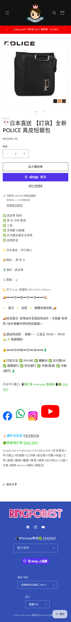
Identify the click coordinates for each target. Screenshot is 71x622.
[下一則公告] (64, 30)
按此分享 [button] (11, 484)
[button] (7, 13)
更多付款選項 (35, 185)
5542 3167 (30, 443)
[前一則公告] (7, 30)
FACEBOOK (31, 436)
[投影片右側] (44, 112)
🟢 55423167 (47, 538)
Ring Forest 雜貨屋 (29, 615)
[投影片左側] (27, 112)
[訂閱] (54, 548)
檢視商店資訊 (15, 205)
